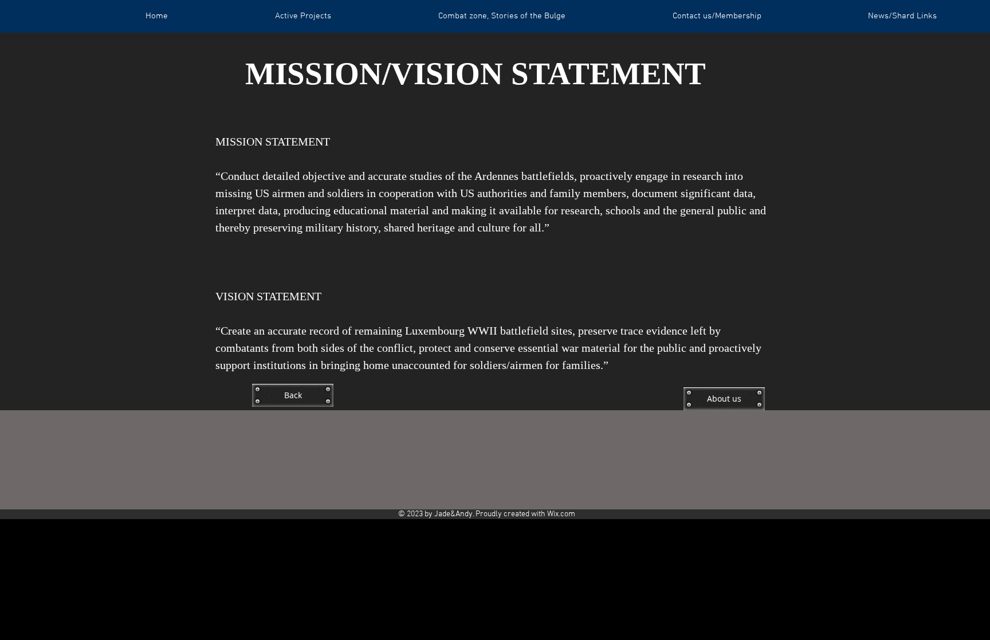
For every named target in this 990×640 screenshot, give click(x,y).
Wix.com (561, 514)
